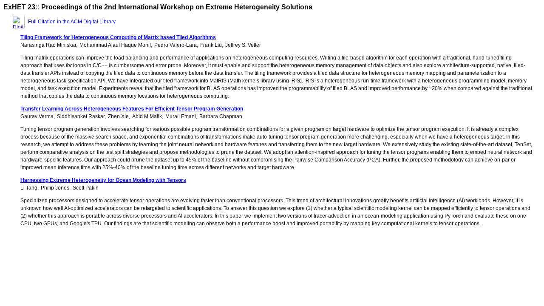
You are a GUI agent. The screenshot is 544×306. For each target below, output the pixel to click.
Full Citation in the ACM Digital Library (71, 22)
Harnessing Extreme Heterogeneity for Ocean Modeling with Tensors (103, 180)
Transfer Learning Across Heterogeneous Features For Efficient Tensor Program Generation (131, 109)
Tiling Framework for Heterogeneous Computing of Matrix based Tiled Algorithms (118, 37)
